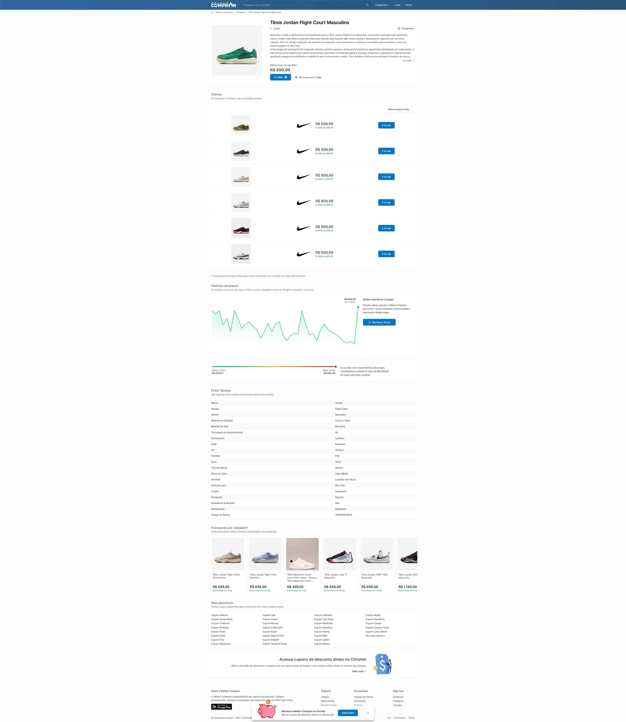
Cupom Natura (322, 643)
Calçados (241, 12)
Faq (388, 717)
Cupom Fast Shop (323, 619)
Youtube (397, 705)
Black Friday (328, 701)
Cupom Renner (270, 623)
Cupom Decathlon (375, 619)
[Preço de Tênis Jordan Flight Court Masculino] (241, 125)
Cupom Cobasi (373, 623)
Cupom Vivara (270, 619)
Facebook (398, 696)
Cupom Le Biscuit (220, 623)
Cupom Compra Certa (377, 627)
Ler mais (407, 60)
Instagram (398, 701)
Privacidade (399, 717)
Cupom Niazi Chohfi (273, 635)
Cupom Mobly (373, 615)
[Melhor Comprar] (224, 5)
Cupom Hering (321, 631)
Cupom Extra (218, 635)
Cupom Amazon (219, 615)
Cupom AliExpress (220, 643)
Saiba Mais (348, 712)
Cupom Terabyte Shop (275, 643)
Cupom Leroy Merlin (376, 631)
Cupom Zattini (321, 639)
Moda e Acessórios (224, 12)
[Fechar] (369, 713)
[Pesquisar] (367, 4)
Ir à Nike (278, 77)
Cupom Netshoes (323, 623)
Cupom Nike (320, 635)
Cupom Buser (270, 631)
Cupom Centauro (323, 615)
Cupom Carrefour (323, 627)
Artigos (325, 696)
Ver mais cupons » (375, 635)
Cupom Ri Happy (220, 627)
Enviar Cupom (328, 705)
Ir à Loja (386, 125)
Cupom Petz (217, 639)
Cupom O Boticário (273, 627)
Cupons (358, 705)
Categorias (360, 701)
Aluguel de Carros (363, 696)
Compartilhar (407, 28)
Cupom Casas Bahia (221, 619)
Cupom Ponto (218, 631)
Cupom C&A (269, 615)
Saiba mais (358, 671)
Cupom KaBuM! (271, 639)
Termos (411, 717)
